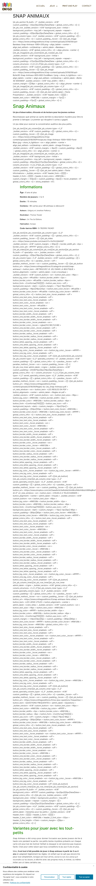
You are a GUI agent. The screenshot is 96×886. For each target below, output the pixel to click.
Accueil (40, 6)
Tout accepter (84, 877)
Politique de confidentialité (20, 883)
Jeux (52, 6)
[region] (48, 875)
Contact (86, 6)
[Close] (93, 865)
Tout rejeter (66, 877)
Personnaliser (49, 877)
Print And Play (69, 6)
